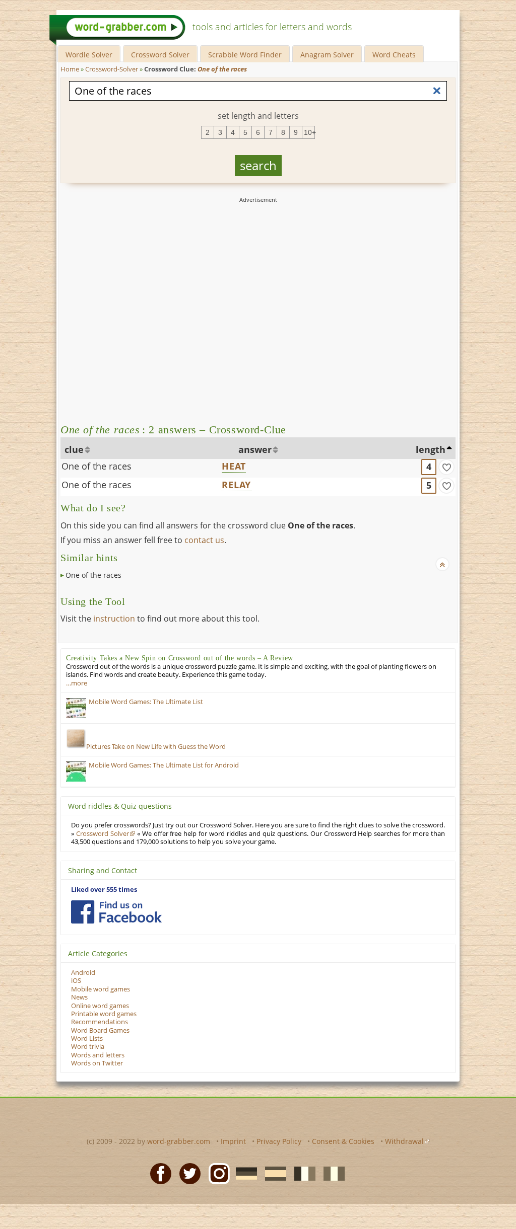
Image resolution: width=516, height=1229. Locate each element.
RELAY (236, 485)
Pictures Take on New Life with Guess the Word (156, 746)
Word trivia (87, 1046)
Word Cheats (394, 54)
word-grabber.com (178, 1141)
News (79, 997)
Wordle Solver (89, 54)
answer (255, 449)
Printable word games (104, 1014)
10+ (309, 132)
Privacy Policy (278, 1141)
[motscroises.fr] (301, 1172)
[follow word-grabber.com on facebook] (116, 912)
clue (74, 449)
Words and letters (97, 1055)
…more (76, 683)
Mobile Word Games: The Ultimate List (146, 702)
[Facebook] (157, 1172)
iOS (76, 980)
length (430, 449)
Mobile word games (100, 989)
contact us (204, 540)
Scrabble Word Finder (245, 54)
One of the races (96, 466)
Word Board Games (100, 1030)
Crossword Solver (160, 54)
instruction (114, 618)
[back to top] (442, 564)
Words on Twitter (97, 1063)
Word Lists (87, 1038)
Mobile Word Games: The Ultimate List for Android (164, 765)
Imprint (233, 1141)
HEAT (234, 466)
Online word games (100, 1006)
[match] (446, 467)
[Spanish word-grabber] (272, 1172)
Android (83, 972)
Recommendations (99, 1022)
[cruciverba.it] (331, 1172)
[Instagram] (216, 1172)
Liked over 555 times (104, 889)
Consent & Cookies (343, 1141)
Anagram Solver (327, 54)
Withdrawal (404, 1141)
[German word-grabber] (243, 1172)
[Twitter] (187, 1172)
